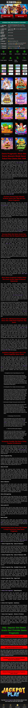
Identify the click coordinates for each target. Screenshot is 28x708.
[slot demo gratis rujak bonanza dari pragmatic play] (7, 128)
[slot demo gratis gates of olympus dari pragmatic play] (7, 83)
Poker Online (16, 61)
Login (3, 707)
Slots (10, 54)
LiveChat (24, 707)
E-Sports (24, 60)
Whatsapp (17, 707)
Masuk (21, 16)
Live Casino (17, 54)
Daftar (7, 16)
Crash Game (3, 60)
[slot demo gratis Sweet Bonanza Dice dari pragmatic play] (7, 113)
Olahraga (24, 54)
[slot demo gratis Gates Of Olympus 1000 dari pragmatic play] (7, 98)
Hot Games (3, 54)
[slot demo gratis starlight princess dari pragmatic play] (21, 128)
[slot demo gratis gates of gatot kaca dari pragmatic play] (21, 83)
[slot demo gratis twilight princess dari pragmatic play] (7, 143)
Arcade (10, 60)
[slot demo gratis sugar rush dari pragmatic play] (21, 98)
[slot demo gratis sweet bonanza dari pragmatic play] (21, 113)
